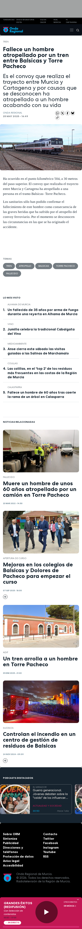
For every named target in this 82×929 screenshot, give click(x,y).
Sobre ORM (11, 834)
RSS (46, 856)
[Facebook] (67, 113)
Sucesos (8, 728)
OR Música (69, 906)
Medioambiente (17, 343)
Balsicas (43, 266)
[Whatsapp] (57, 113)
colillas (13, 363)
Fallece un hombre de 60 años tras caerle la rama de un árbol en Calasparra (42, 394)
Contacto (50, 834)
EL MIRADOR (40, 787)
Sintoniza (10, 838)
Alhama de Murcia (19, 304)
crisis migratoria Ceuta (25, 21)
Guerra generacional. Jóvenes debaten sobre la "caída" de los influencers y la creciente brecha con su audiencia (50, 794)
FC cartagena (71, 21)
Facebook (50, 843)
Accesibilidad (13, 865)
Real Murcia (57, 21)
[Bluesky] (72, 113)
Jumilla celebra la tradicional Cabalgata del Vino (41, 331)
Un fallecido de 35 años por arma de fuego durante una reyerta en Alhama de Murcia (43, 312)
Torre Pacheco (65, 266)
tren (6, 41)
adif (5, 652)
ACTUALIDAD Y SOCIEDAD (47, 805)
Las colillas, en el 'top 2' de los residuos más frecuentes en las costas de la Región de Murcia (42, 373)
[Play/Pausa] (46, 912)
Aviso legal (11, 861)
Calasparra (15, 387)
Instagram (51, 847)
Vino (11, 324)
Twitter (48, 838)
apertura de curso (14, 558)
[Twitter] (62, 113)
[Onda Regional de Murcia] (13, 30)
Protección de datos (18, 856)
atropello (25, 266)
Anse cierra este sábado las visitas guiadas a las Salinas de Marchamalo (38, 351)
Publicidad (11, 843)
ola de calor (43, 21)
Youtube (49, 852)
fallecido (12, 273)
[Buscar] (76, 30)
